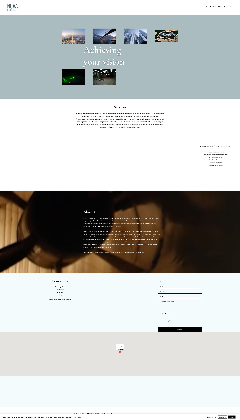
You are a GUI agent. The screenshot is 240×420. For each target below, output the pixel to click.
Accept (232, 417)
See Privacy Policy (75, 417)
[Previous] (7, 155)
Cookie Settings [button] (211, 417)
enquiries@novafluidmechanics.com (60, 299)
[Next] (232, 155)
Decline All (222, 417)
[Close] (238, 417)
